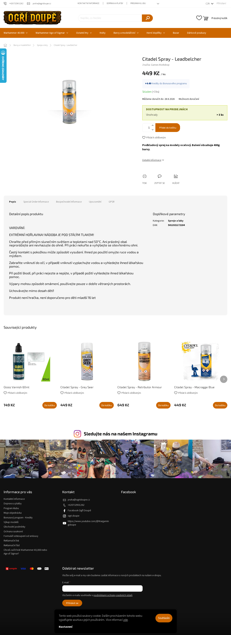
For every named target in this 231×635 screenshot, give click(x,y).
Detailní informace (151, 160)
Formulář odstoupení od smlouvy (21, 536)
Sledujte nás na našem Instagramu (120, 433)
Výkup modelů (11, 522)
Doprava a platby (115, 3)
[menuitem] (52, 33)
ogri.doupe (73, 516)
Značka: (155, 65)
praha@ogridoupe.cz (79, 500)
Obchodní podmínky (14, 527)
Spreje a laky (175, 221)
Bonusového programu (175, 83)
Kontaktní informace (88, 3)
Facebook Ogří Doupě (79, 510)
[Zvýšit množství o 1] (152, 125)
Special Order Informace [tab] (36, 202)
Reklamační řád (12, 545)
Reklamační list (11, 541)
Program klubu (138, 3)
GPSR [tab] (111, 202)
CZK (208, 3)
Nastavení (65, 627)
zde (125, 620)
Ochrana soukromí (13, 531)
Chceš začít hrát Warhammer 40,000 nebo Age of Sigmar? (25, 551)
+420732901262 (76, 505)
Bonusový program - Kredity (18, 517)
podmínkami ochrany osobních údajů (112, 595)
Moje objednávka (13, 513)
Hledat (147, 18)
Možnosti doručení (189, 99)
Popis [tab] (12, 202)
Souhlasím (164, 618)
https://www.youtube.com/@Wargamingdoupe (88, 523)
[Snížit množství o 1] (152, 130)
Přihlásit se (72, 603)
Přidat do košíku (167, 127)
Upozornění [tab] (95, 202)
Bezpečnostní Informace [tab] (69, 202)
